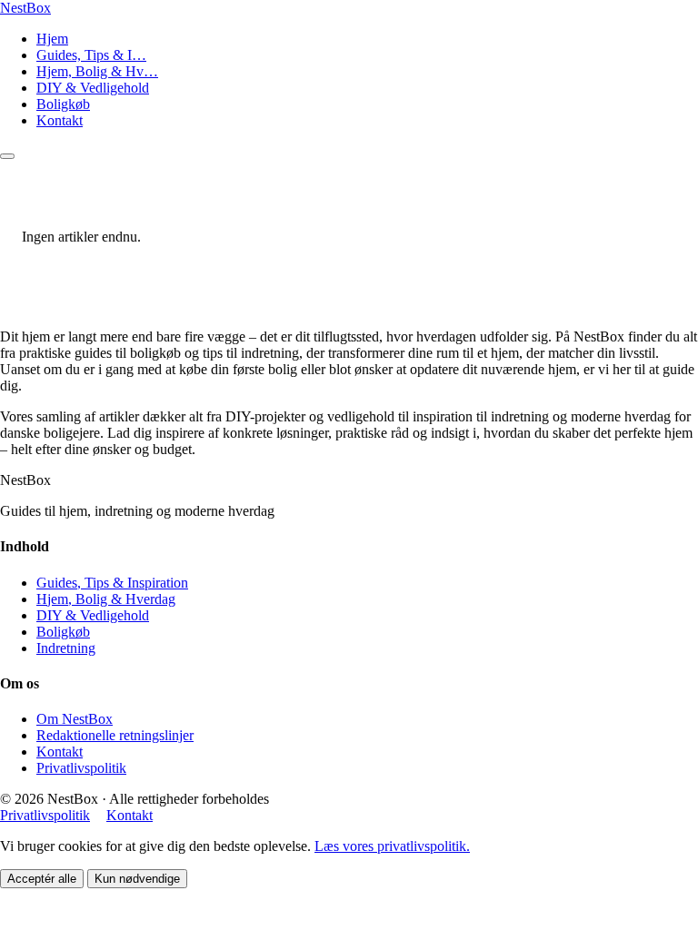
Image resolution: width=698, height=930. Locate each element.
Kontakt (59, 120)
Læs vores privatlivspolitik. (392, 846)
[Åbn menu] (7, 156)
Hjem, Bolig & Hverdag (105, 599)
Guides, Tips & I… (91, 55)
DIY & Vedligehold (92, 87)
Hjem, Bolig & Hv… (97, 71)
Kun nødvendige (137, 878)
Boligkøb (63, 104)
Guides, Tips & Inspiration (112, 582)
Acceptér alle (41, 878)
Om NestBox (74, 719)
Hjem (52, 38)
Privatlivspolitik (81, 768)
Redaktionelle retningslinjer (115, 735)
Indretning (65, 648)
